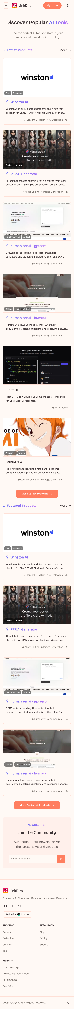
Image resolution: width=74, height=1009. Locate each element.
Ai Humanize (10, 979)
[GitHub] (5, 906)
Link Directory (11, 967)
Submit (44, 944)
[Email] (19, 906)
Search (7, 932)
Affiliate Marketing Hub (16, 973)
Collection (8, 938)
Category (8, 944)
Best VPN (8, 986)
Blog (42, 932)
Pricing (43, 938)
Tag (5, 950)
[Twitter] (12, 906)
